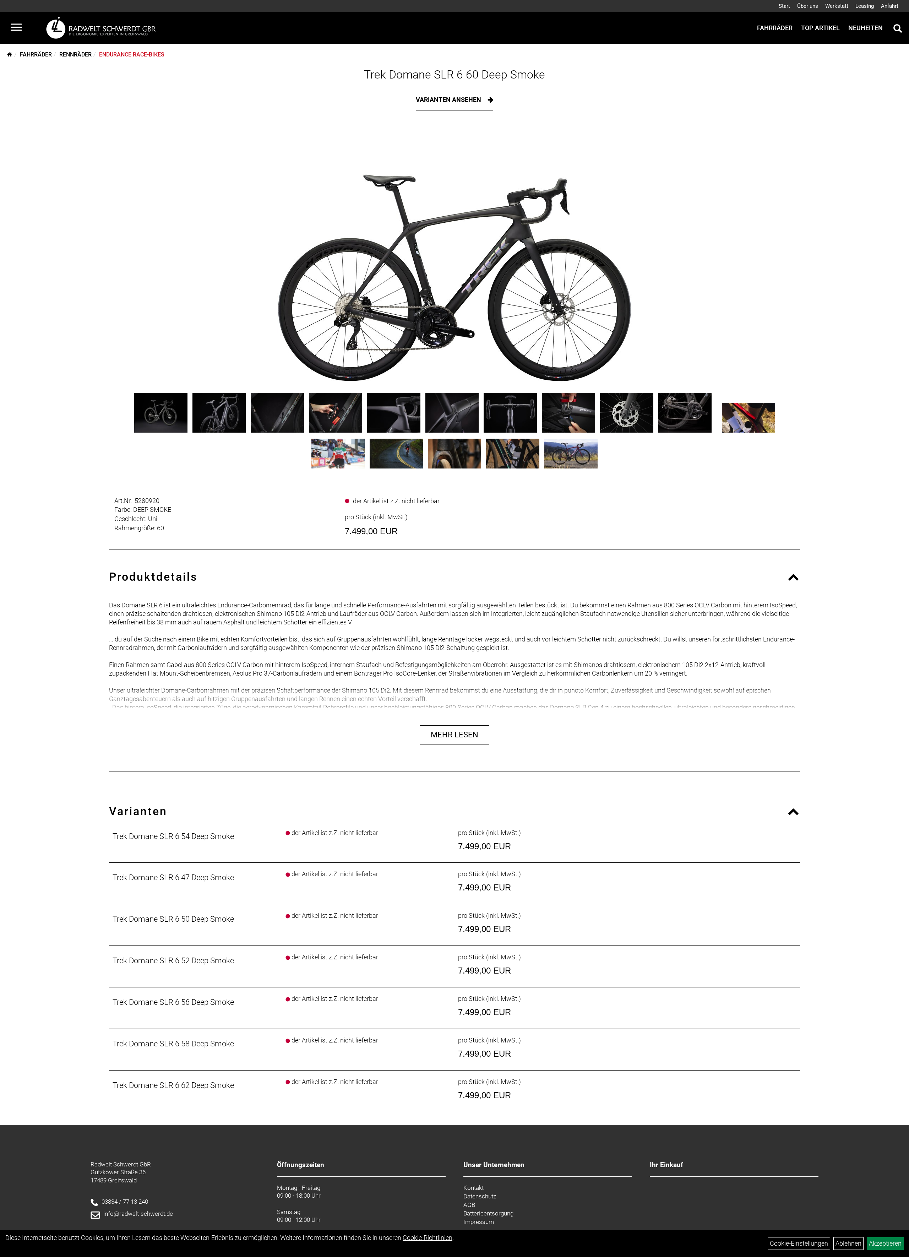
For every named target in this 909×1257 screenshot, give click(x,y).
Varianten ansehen (449, 99)
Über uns (807, 6)
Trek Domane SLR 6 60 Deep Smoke (454, 74)
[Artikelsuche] (897, 29)
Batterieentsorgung (488, 1213)
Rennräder (75, 54)
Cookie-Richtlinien (427, 1237)
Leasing (864, 6)
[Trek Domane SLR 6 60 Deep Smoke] (454, 257)
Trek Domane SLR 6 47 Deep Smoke (173, 877)
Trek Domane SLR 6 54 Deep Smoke (173, 836)
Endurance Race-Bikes (131, 54)
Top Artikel (820, 28)
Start (784, 6)
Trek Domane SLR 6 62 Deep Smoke (173, 1085)
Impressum (478, 1221)
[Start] (9, 54)
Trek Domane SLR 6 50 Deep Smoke (173, 919)
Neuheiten (865, 28)
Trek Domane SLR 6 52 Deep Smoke (173, 960)
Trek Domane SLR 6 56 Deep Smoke (173, 1002)
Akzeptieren (885, 1243)
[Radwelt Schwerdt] (104, 28)
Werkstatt (836, 6)
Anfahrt (889, 6)
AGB (469, 1204)
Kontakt (473, 1187)
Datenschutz (479, 1196)
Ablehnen (848, 1243)
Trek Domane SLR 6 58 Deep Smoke (173, 1043)
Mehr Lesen (454, 734)
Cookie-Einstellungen (799, 1243)
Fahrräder (775, 28)
